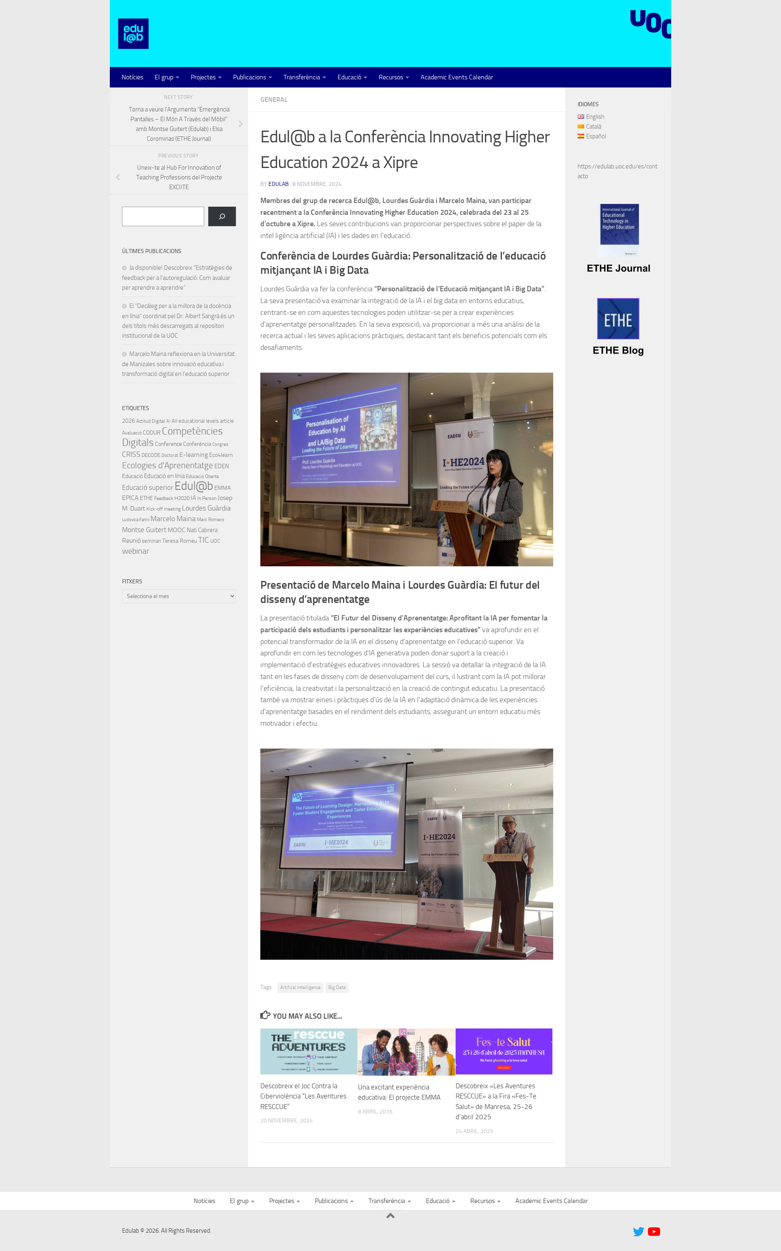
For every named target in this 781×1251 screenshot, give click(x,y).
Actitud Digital (150, 421)
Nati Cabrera (202, 530)
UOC (215, 541)
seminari (151, 541)
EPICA (130, 498)
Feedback (163, 498)
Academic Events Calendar (457, 77)
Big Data (337, 987)
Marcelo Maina (173, 518)
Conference (168, 444)
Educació (349, 77)
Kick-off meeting (163, 509)
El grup (164, 77)
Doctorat (169, 455)
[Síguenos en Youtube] (653, 1232)
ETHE (146, 498)
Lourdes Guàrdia (206, 508)
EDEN (221, 466)
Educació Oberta (202, 476)
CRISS (131, 454)
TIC (203, 540)
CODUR (152, 432)
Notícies (132, 77)
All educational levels (195, 421)
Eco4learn (221, 455)
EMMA (222, 488)
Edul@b (194, 486)
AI (168, 421)
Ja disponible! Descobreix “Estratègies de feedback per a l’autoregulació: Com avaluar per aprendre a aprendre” (177, 277)
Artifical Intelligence (300, 987)
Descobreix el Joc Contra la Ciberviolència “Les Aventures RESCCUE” (303, 1096)
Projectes (203, 77)
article (227, 421)
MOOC (176, 530)
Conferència (197, 444)
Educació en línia (164, 476)
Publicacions (249, 77)
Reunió (131, 540)
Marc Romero (210, 519)
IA (193, 498)
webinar (135, 551)
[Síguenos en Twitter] (638, 1232)
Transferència (302, 77)
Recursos (391, 77)
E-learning (193, 454)
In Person (206, 498)
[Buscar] (222, 216)
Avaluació (132, 433)
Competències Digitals (172, 436)
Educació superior (147, 487)
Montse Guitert (144, 530)
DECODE (151, 455)
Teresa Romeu (179, 540)
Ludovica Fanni (135, 519)
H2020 (182, 498)
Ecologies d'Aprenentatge (167, 465)
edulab (278, 184)
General (274, 99)
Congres (220, 444)
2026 (128, 420)
